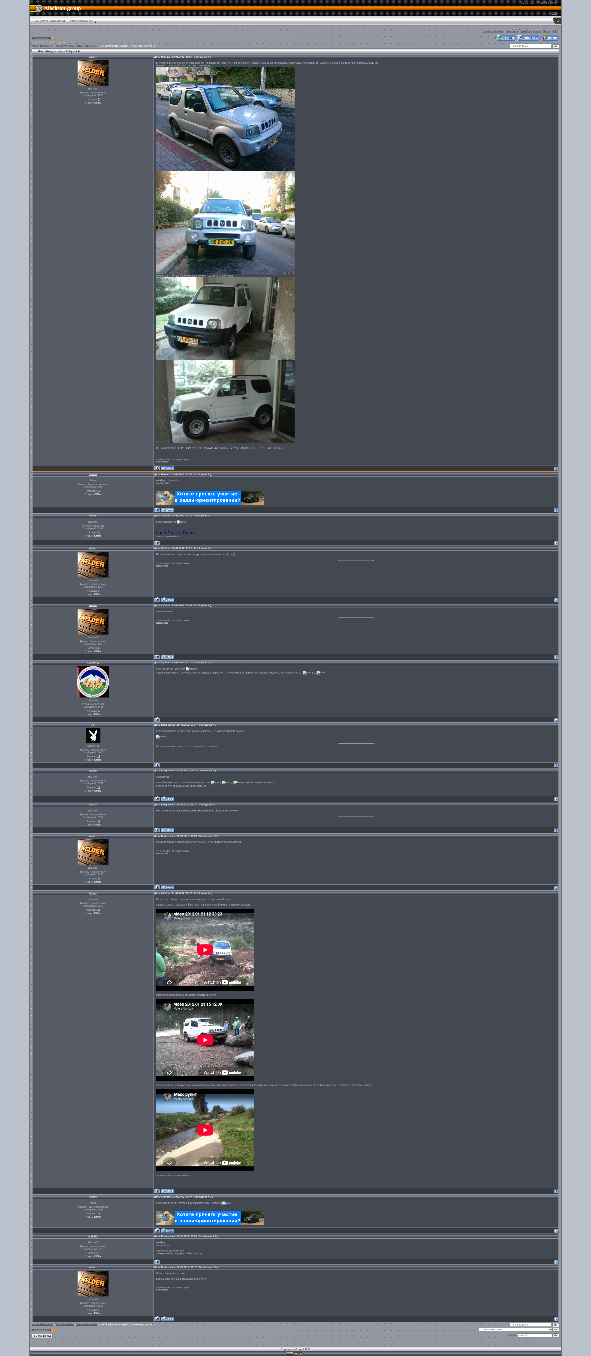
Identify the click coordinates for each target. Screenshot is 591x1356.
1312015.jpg (264, 448)
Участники (512, 31)
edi (93, 725)
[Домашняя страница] (167, 510)
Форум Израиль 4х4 (42, 46)
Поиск (546, 31)
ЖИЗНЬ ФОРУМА (65, 46)
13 (216, 1236)
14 (216, 1267)
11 (211, 893)
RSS (554, 13)
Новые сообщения (493, 31)
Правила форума (530, 31)
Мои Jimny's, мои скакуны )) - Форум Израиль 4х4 (63, 20)
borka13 (93, 1236)
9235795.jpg (211, 448)
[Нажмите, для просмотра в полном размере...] (225, 169)
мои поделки (162, 462)
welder (93, 57)
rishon (92, 515)
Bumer (93, 770)
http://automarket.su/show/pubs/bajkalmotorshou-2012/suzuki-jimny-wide (197, 810)
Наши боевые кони (86, 46)
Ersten (93, 474)
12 (211, 1196)
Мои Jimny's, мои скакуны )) (115, 46)
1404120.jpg (184, 448)
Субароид (61, 43)
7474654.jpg (237, 448)
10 (216, 836)
